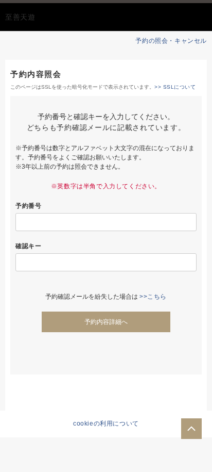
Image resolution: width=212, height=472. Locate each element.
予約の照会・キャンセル (171, 40)
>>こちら (153, 296)
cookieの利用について (106, 423)
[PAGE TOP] (191, 428)
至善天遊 (20, 17)
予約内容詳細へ (106, 321)
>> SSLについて (175, 87)
